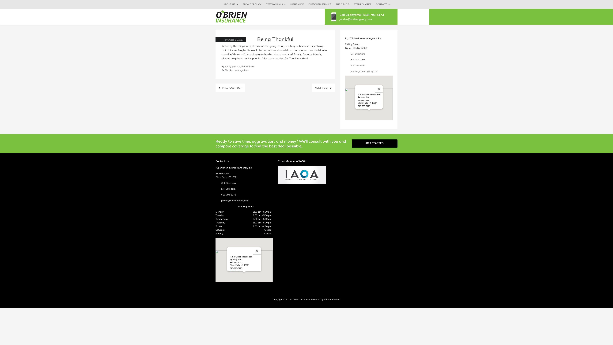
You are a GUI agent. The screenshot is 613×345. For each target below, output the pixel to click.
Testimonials (274, 4)
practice (236, 66)
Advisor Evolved (332, 299)
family (228, 66)
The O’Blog (342, 4)
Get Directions (358, 53)
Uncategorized (241, 70)
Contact (381, 4)
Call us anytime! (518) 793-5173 (362, 15)
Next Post (322, 87)
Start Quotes (362, 4)
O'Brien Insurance (300, 299)
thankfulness (247, 66)
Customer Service (319, 4)
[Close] (379, 89)
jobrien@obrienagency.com (356, 19)
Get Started (375, 143)
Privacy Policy (252, 4)
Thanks (228, 70)
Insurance (297, 4)
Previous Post (232, 87)
